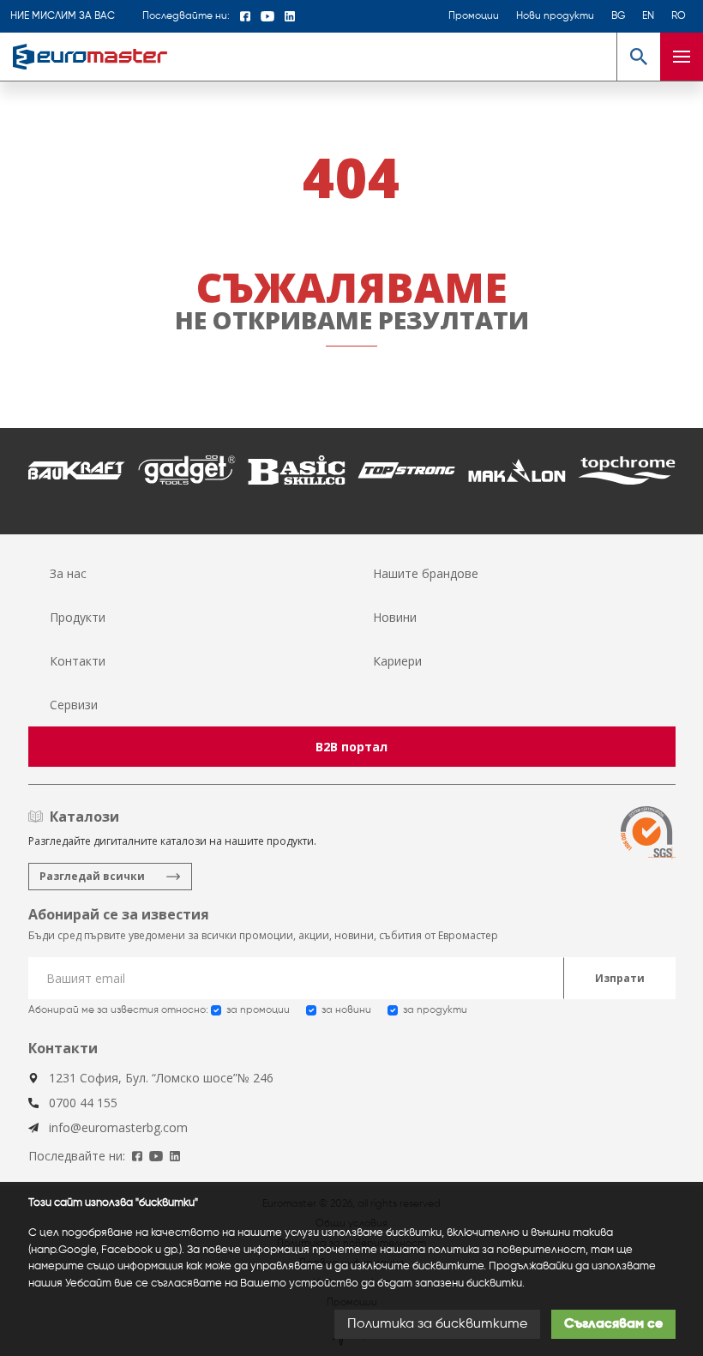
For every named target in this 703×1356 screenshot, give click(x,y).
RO (678, 16)
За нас (68, 573)
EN (648, 16)
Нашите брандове (425, 573)
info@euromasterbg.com (118, 1127)
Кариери (397, 661)
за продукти (435, 1010)
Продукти (77, 617)
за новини (346, 1010)
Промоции (473, 16)
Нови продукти (555, 16)
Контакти (77, 661)
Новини (395, 617)
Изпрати (620, 978)
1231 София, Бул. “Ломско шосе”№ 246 (161, 1078)
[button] (638, 57)
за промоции (258, 1010)
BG (618, 16)
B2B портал (351, 746)
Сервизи (74, 704)
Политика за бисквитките (437, 1324)
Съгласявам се (613, 1324)
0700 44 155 (83, 1102)
